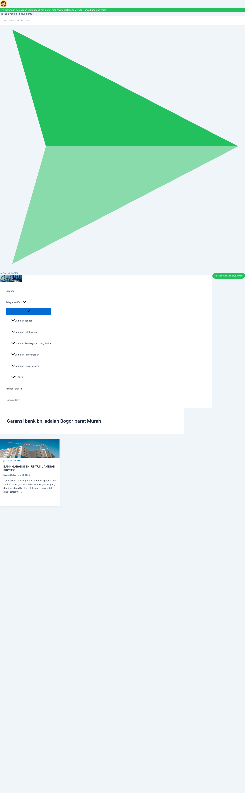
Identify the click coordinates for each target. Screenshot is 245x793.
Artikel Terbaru (14, 388)
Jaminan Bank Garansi (27, 366)
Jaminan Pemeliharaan (27, 354)
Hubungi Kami (13, 400)
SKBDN (19, 377)
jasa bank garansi (11, 460)
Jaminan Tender (23, 320)
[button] (24, 302)
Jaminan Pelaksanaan (26, 332)
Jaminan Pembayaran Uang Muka (33, 343)
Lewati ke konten (9, 273)
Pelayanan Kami (14, 302)
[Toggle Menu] (28, 311)
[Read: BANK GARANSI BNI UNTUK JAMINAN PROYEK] (30, 456)
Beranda (10, 290)
